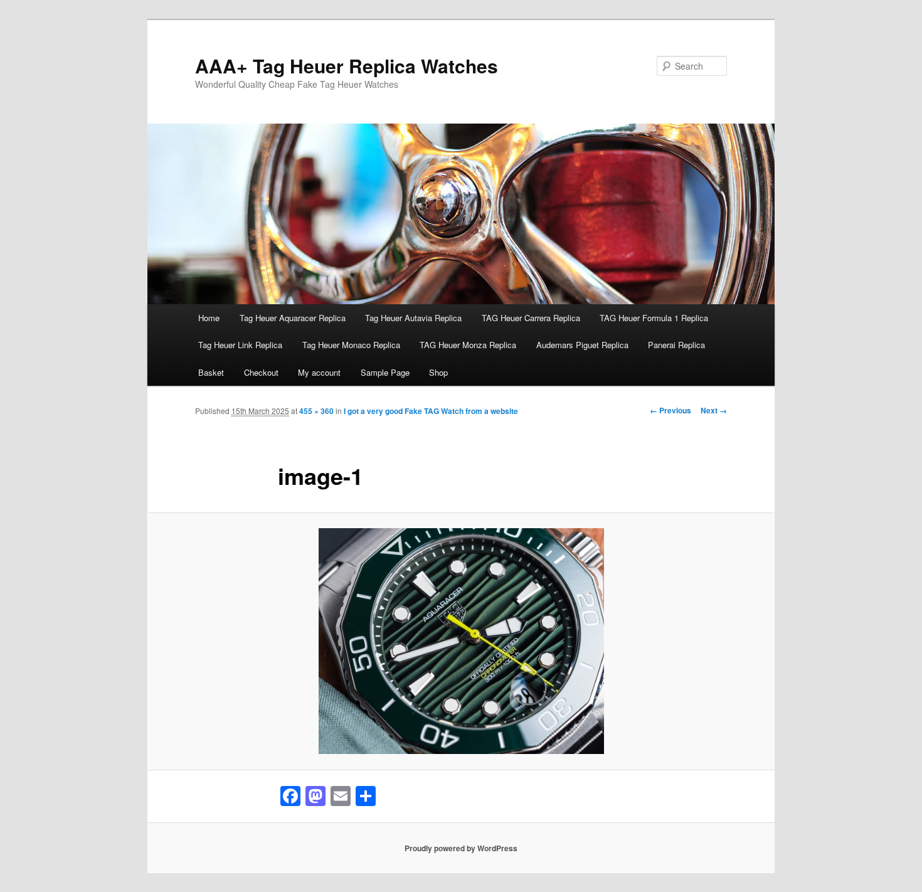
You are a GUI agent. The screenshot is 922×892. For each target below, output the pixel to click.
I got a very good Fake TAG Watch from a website (431, 411)
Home (209, 318)
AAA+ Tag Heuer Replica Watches (346, 65)
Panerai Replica (676, 345)
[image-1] (461, 641)
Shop (438, 372)
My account (319, 372)
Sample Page (385, 372)
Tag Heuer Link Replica (240, 345)
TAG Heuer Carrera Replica (531, 318)
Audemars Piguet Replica (582, 345)
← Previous (670, 410)
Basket (211, 372)
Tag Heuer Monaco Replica (351, 345)
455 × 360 (316, 411)
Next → (714, 410)
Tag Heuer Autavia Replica (413, 318)
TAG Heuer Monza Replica (468, 345)
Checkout (261, 372)
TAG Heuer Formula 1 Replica (654, 318)
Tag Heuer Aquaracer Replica (293, 318)
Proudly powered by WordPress (461, 848)
